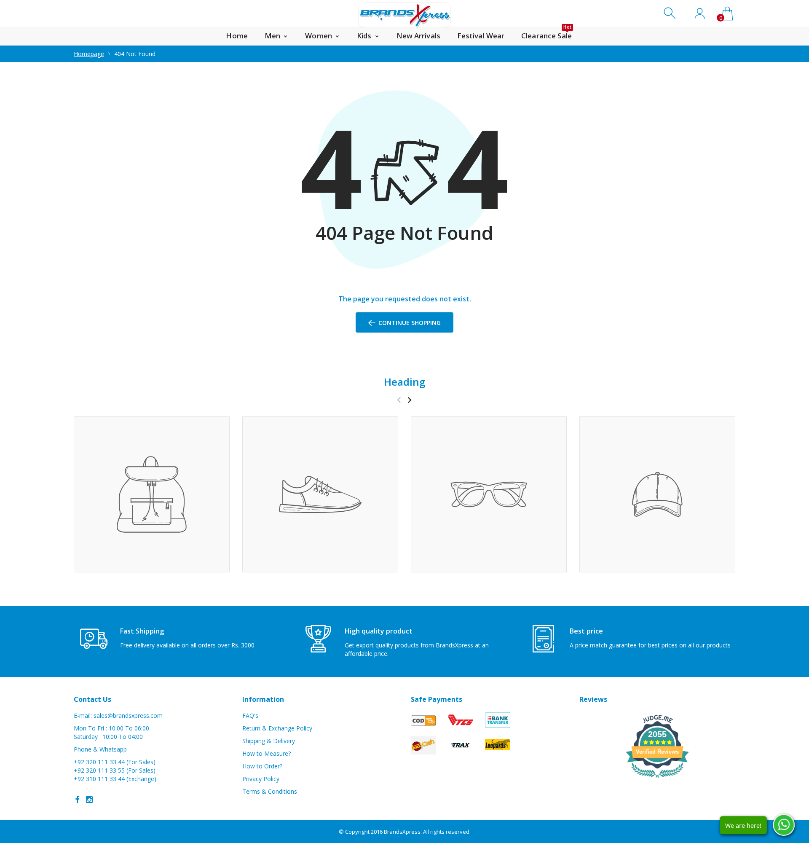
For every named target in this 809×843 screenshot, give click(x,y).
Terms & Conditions (269, 791)
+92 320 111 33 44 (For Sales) (114, 762)
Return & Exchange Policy (277, 728)
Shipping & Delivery (268, 741)
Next (409, 399)
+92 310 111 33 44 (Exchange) (115, 779)
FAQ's (250, 715)
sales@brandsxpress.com (128, 715)
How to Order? (262, 766)
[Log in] (699, 13)
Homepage (89, 54)
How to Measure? (266, 753)
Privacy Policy (260, 779)
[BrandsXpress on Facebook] (77, 799)
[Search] (670, 13)
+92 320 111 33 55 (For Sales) (114, 770)
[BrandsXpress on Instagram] (89, 799)
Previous (398, 399)
